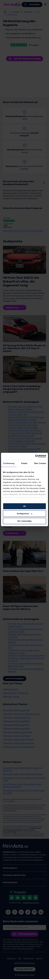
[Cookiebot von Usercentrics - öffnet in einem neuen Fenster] (35, 456)
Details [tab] (24, 463)
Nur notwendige (24, 521)
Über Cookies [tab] (40, 463)
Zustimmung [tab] (8, 463)
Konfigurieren (23, 513)
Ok (24, 506)
